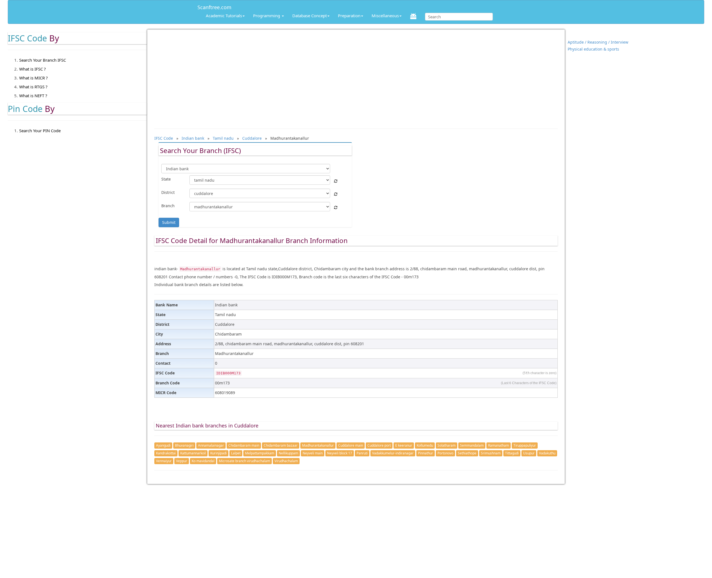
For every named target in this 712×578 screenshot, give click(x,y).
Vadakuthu (547, 453)
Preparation (349, 15)
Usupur (529, 453)
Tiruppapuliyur (524, 445)
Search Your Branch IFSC (42, 60)
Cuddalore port (379, 445)
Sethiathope (467, 453)
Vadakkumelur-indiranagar (393, 453)
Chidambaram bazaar (281, 445)
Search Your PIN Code (40, 130)
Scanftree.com (214, 6)
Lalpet (236, 453)
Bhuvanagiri (184, 445)
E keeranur (403, 445)
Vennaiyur (164, 461)
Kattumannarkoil (193, 453)
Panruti (362, 453)
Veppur (181, 461)
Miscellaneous (385, 15)
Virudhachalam (286, 461)
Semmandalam (472, 445)
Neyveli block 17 (339, 453)
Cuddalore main (350, 445)
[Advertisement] (356, 76)
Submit (168, 222)
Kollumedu (425, 445)
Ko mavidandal (203, 461)
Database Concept (309, 15)
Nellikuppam (288, 453)
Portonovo (445, 453)
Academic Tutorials (224, 15)
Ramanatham (498, 445)
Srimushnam (491, 453)
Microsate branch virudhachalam (244, 461)
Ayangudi (163, 445)
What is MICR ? (33, 78)
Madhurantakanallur (318, 445)
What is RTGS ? (33, 86)
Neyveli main (313, 453)
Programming (267, 15)
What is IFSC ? (32, 69)
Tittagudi (512, 453)
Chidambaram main (243, 445)
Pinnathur (425, 453)
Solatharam (446, 445)
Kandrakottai (166, 453)
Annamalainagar (211, 445)
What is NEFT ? (33, 95)
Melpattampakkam (259, 453)
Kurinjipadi (218, 453)
